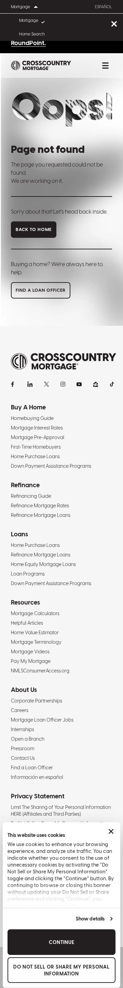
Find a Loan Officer (32, 767)
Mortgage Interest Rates (37, 428)
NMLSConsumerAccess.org (40, 670)
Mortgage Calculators (35, 613)
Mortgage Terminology (36, 642)
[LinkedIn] (30, 384)
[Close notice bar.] (114, 24)
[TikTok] (112, 384)
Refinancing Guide (31, 496)
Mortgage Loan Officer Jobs (42, 720)
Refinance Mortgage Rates (40, 505)
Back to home (34, 229)
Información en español (37, 777)
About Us (24, 689)
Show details (90, 918)
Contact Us (23, 758)
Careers (19, 710)
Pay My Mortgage (31, 661)
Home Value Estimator (35, 632)
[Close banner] (111, 831)
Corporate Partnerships (36, 700)
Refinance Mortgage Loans (40, 515)
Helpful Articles (27, 623)
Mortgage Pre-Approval (37, 437)
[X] (46, 384)
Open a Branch (27, 739)
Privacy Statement (38, 796)
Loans (19, 534)
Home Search (32, 34)
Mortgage (28, 20)
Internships (22, 729)
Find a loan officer (41, 290)
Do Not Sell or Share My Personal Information (61, 970)
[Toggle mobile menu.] (105, 65)
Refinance (25, 485)
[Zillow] (95, 384)
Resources (25, 602)
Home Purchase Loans (35, 456)
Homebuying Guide (32, 418)
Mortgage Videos (30, 651)
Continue (61, 942)
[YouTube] (79, 384)
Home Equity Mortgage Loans (43, 564)
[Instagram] (63, 384)
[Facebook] (13, 384)
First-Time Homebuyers (36, 447)
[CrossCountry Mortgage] (41, 65)
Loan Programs (28, 574)
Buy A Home (28, 407)
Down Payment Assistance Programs (51, 466)
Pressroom (22, 748)
